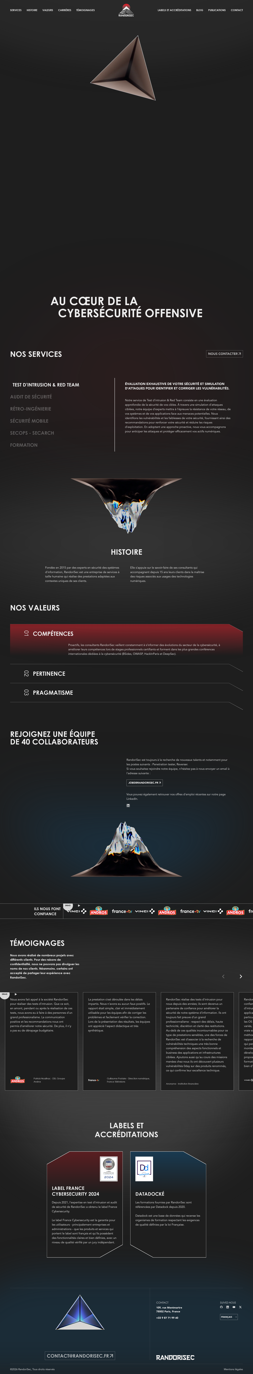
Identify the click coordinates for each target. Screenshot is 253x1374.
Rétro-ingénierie (30, 409)
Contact (237, 10)
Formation (24, 445)
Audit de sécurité (31, 397)
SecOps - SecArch (32, 433)
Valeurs (47, 10)
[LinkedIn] (128, 805)
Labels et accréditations (174, 10)
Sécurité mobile (29, 421)
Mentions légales (233, 1369)
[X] (240, 1307)
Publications (217, 10)
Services (16, 10)
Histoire (32, 10)
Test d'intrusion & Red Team (46, 385)
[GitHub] (221, 1307)
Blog (199, 10)
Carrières (64, 10)
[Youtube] (234, 1307)
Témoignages (85, 10)
